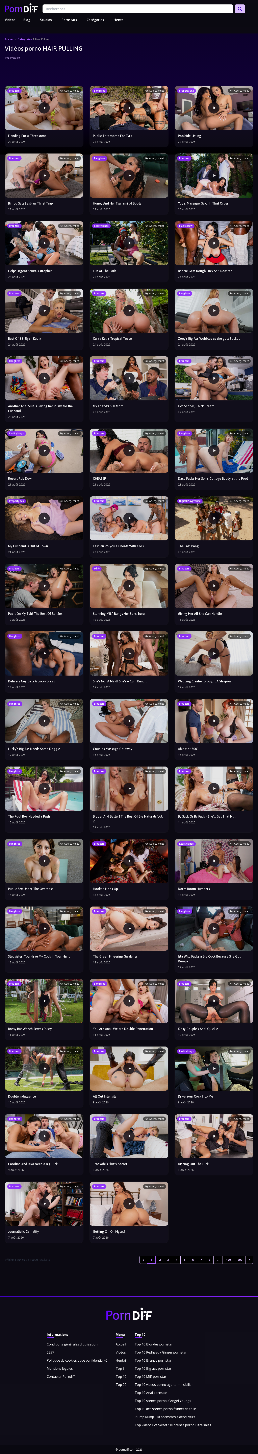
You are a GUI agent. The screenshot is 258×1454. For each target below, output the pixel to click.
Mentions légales (60, 1368)
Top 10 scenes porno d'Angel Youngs (163, 1401)
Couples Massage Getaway (112, 749)
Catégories (95, 20)
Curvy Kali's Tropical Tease (112, 338)
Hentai (119, 20)
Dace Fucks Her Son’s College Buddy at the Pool (213, 478)
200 (239, 1260)
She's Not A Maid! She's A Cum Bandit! (120, 681)
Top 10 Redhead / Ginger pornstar (161, 1352)
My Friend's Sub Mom (108, 406)
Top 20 (121, 1384)
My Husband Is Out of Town (28, 546)
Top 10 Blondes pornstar (154, 1344)
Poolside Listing (189, 136)
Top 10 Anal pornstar (151, 1392)
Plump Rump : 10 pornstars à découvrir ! (165, 1417)
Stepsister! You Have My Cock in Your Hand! (39, 956)
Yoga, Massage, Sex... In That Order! (203, 203)
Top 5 (120, 1368)
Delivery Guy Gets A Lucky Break (31, 681)
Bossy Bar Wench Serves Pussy (30, 1029)
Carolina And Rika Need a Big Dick (33, 1164)
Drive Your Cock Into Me (195, 1096)
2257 (50, 1352)
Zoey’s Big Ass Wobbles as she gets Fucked (209, 338)
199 (228, 1260)
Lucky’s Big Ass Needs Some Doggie (34, 749)
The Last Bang (188, 546)
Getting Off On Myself (109, 1231)
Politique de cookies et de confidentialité (77, 1360)
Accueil (9, 39)
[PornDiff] (21, 8)
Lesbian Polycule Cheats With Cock (118, 546)
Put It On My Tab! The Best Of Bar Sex (35, 613)
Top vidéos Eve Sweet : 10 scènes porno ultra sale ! (173, 1425)
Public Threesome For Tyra (112, 136)
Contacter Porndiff (61, 1376)
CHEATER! (100, 478)
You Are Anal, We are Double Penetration (123, 1029)
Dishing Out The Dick (193, 1164)
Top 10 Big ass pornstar (153, 1368)
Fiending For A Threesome (27, 136)
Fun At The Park (104, 271)
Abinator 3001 (188, 749)
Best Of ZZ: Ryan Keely (24, 338)
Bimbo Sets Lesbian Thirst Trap (30, 203)
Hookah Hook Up (105, 889)
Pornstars (69, 20)
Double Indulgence (22, 1096)
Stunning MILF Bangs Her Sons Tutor (119, 613)
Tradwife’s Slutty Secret (110, 1164)
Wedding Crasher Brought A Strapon (204, 681)
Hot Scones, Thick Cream (196, 406)
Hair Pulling (42, 39)
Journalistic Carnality (23, 1231)
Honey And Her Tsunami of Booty (117, 203)
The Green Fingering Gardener (115, 956)
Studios (46, 20)
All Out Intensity (105, 1096)
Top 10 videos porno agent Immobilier (164, 1384)
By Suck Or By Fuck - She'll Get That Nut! (207, 816)
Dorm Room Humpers (194, 889)
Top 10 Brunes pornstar (153, 1360)
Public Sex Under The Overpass (30, 889)
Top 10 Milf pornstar (150, 1376)
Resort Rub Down (20, 478)
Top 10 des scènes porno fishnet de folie (165, 1409)
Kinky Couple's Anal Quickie (198, 1029)
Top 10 (121, 1376)
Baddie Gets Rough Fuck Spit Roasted (205, 271)
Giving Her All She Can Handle (200, 613)
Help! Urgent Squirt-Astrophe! (30, 271)
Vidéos (10, 20)
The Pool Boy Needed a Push (29, 816)
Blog (26, 20)
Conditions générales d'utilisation (72, 1344)
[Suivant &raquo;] (249, 1260)
